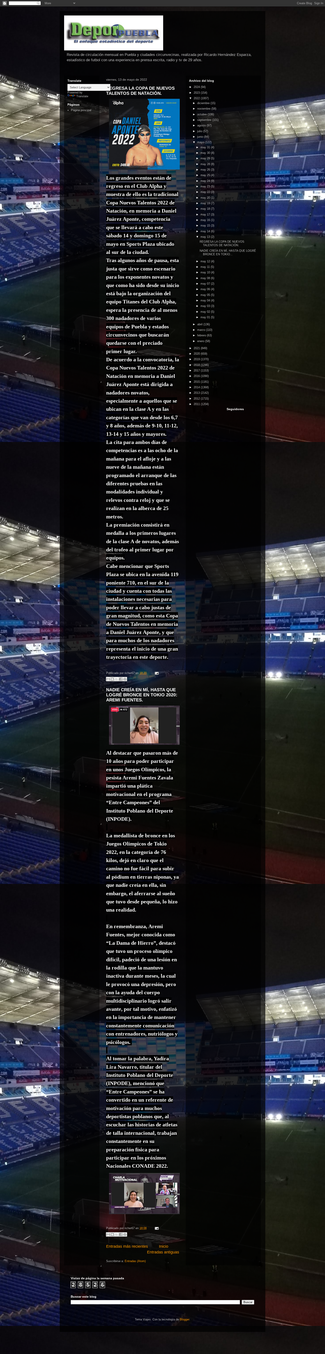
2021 (197, 348)
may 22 (206, 192)
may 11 (206, 267)
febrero (202, 335)
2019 (197, 359)
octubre (202, 114)
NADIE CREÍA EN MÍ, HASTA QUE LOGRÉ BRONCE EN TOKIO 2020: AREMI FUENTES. (141, 695)
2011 (197, 404)
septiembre (204, 120)
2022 (197, 98)
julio (200, 131)
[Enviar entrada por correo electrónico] (156, 673)
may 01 (206, 317)
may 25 (206, 175)
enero (201, 341)
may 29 (206, 158)
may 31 (206, 147)
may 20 (206, 197)
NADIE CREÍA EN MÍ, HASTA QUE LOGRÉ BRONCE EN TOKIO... (228, 252)
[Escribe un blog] (112, 679)
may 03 (206, 306)
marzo (201, 329)
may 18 (206, 208)
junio (200, 136)
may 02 (206, 311)
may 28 (206, 164)
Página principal (81, 110)
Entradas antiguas (163, 1252)
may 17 (206, 214)
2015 (197, 381)
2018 (197, 365)
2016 (197, 376)
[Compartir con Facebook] (121, 679)
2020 (197, 353)
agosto (202, 125)
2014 (197, 387)
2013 (197, 392)
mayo (201, 142)
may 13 (206, 236)
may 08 (206, 278)
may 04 (206, 300)
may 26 (206, 169)
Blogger (184, 1319)
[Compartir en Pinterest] (125, 679)
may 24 (206, 181)
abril (200, 324)
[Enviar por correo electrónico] (108, 679)
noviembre (204, 108)
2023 (197, 92)
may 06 (206, 289)
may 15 (206, 225)
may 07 (206, 283)
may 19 (206, 203)
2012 (197, 398)
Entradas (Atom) (135, 1261)
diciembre (203, 103)
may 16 (206, 220)
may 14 (206, 231)
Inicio (163, 1246)
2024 (197, 87)
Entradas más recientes (127, 1246)
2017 (197, 370)
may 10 (206, 272)
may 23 (206, 186)
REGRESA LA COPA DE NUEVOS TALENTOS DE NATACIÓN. (140, 91)
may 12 (206, 261)
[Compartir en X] (116, 679)
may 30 (206, 152)
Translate (82, 96)
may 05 (206, 295)
